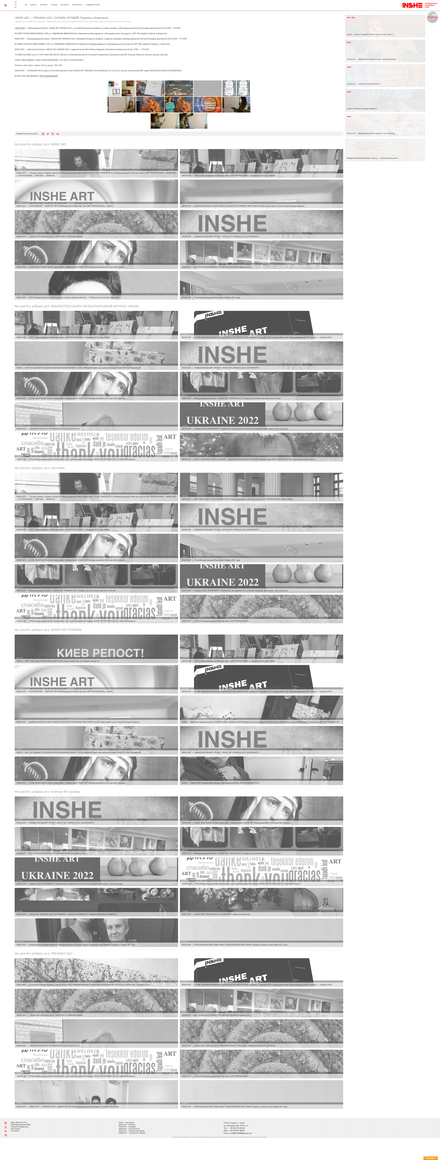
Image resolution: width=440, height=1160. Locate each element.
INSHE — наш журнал (126, 1123)
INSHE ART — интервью (127, 1127)
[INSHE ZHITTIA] (420, 5)
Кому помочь (16, 1129)
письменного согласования (259, 1137)
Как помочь (15, 1131)
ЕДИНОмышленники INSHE (21, 1125)
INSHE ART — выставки (127, 1125)
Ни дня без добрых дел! (20, 1127)
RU (16, 7)
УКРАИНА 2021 (31, 22)
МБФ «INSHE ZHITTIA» (19, 1123)
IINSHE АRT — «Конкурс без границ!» (132, 1133)
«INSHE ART (20, 28)
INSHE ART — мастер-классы (129, 1129)
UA (16, 4)
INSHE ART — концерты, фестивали (131, 1131)
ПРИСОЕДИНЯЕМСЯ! (49, 76)
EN (16, 2)
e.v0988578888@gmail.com (240, 1133)
